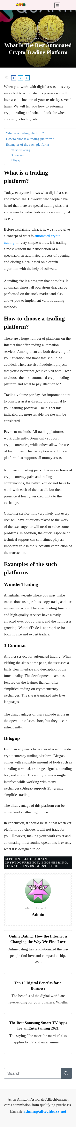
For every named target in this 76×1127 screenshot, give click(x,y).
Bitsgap (15, 160)
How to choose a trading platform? (30, 139)
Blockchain (35, 859)
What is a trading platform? (25, 133)
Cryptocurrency (22, 862)
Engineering (54, 862)
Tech (54, 866)
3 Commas (17, 155)
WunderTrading (20, 150)
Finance (13, 866)
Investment (35, 866)
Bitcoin (12, 859)
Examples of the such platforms (27, 144)
